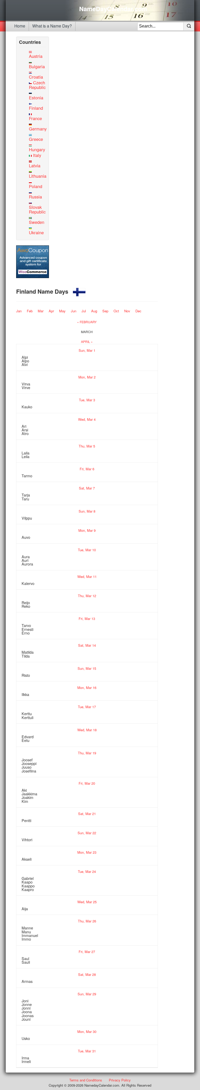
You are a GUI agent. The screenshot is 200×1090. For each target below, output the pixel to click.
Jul (84, 310)
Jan (19, 310)
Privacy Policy (120, 1080)
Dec (138, 310)
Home (19, 26)
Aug (94, 310)
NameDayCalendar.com (113, 8)
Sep (105, 310)
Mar (40, 310)
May (62, 310)
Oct (116, 310)
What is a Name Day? (52, 26)
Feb (30, 310)
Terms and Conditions (85, 1080)
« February (87, 322)
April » (87, 341)
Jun (73, 310)
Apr (51, 310)
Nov (127, 310)
